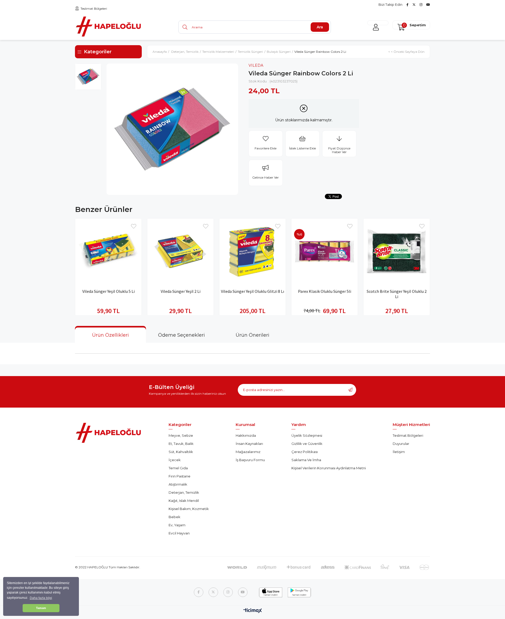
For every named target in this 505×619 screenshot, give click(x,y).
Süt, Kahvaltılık (181, 452)
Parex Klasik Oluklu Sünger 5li (324, 291)
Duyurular (401, 443)
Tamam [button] (41, 608)
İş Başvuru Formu (250, 460)
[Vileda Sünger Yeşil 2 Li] (180, 252)
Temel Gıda (178, 468)
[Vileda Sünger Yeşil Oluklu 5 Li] (108, 252)
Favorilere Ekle (133, 226)
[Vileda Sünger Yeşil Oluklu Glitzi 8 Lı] (252, 252)
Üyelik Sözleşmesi (306, 435)
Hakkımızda (246, 435)
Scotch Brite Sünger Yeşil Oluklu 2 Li (397, 294)
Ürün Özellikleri (110, 335)
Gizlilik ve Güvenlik (306, 443)
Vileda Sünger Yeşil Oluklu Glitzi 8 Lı (252, 291)
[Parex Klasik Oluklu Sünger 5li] (324, 252)
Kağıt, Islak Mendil (184, 500)
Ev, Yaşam (177, 525)
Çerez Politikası (304, 452)
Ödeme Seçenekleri (181, 335)
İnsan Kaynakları (249, 443)
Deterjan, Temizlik (184, 492)
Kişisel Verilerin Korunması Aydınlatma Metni (328, 468)
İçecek (175, 460)
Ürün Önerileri (252, 335)
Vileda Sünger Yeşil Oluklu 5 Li (108, 291)
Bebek (174, 517)
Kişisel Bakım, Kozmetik (189, 509)
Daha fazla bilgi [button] (41, 598)
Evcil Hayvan (179, 533)
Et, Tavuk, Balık (181, 443)
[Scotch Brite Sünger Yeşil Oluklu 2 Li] (396, 252)
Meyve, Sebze (181, 435)
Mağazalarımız (248, 452)
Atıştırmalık (178, 484)
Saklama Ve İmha (306, 460)
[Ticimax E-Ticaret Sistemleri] (252, 611)
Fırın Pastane (179, 476)
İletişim (399, 452)
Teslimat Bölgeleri (93, 9)
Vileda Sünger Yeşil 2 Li (180, 291)
